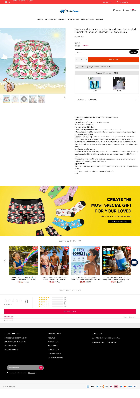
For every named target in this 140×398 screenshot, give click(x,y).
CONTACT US (107, 2)
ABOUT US (51, 338)
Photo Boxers (50, 19)
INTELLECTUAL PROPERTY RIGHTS (15, 338)
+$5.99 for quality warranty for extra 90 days (95, 67)
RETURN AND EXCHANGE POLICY (15, 342)
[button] (5, 60)
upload (133, 52)
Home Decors (73, 19)
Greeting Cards (87, 19)
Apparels (62, 19)
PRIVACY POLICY (53, 350)
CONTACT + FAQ (53, 342)
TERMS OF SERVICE (10, 346)
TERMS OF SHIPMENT (11, 350)
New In (40, 19)
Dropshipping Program (55, 358)
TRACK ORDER (52, 346)
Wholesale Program (54, 354)
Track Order (123, 2)
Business (99, 19)
